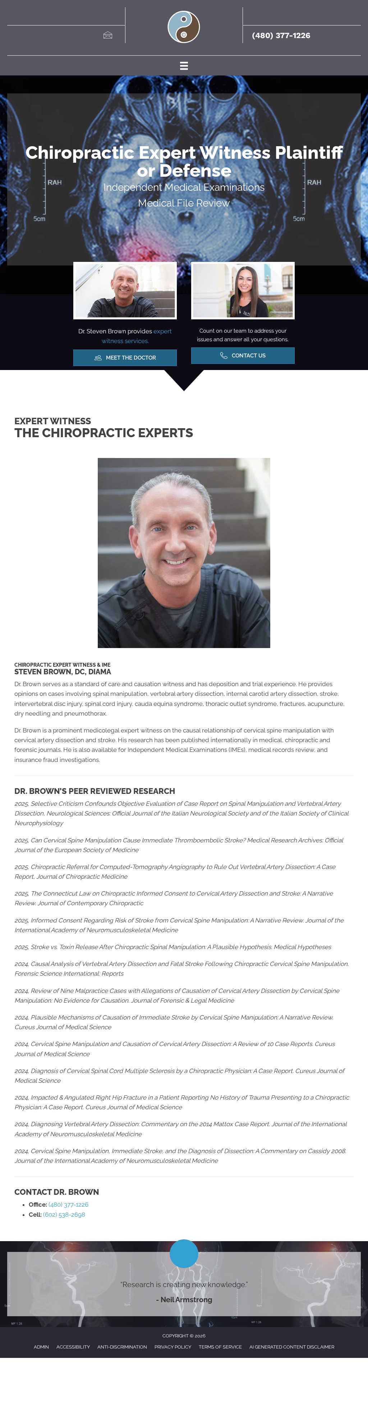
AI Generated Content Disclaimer (291, 1347)
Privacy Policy (173, 1347)
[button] (125, 358)
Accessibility (73, 1347)
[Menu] (184, 65)
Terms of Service (220, 1347)
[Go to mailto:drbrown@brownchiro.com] (107, 36)
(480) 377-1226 (281, 35)
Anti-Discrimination (122, 1347)
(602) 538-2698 (63, 1214)
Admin (41, 1347)
